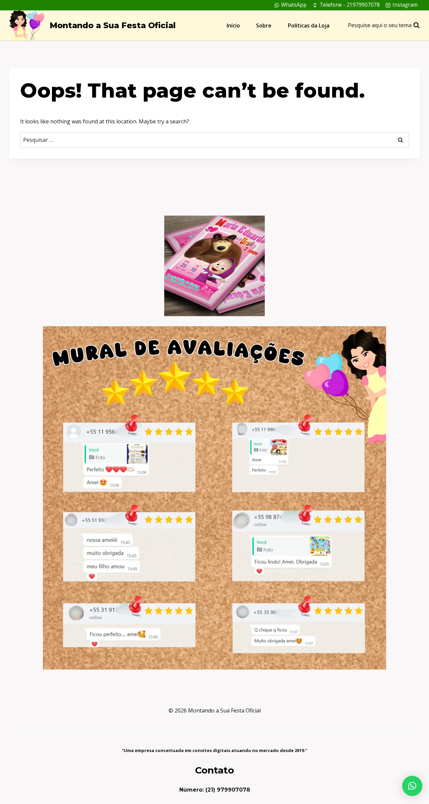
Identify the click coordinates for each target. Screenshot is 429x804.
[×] (412, 786)
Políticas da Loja (308, 25)
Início (233, 25)
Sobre (263, 25)
